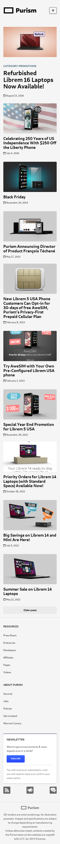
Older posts (30, 610)
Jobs (5, 701)
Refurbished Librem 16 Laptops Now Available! (28, 79)
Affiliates (8, 657)
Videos (7, 672)
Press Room (9, 635)
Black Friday (14, 197)
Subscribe (15, 758)
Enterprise (9, 642)
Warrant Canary (12, 723)
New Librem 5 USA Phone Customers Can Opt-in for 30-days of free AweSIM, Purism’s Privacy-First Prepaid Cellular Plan (26, 307)
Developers (9, 650)
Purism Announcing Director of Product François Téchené (29, 248)
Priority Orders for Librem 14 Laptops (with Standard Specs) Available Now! (29, 481)
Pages (6, 664)
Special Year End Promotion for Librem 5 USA (28, 426)
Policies (7, 708)
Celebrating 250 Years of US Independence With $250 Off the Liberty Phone (29, 142)
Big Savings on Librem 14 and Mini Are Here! (29, 537)
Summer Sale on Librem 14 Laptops (27, 591)
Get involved (10, 715)
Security (7, 693)
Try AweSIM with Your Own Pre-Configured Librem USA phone (28, 370)
